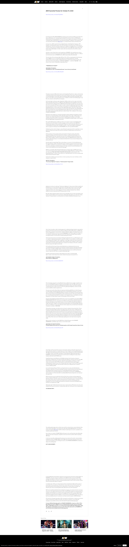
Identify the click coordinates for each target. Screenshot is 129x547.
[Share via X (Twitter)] (48, 511)
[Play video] (64, 24)
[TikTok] (95, 1)
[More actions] (82, 8)
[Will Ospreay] (64, 524)
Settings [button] (115, 545)
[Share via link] (51, 511)
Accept (125, 545)
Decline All (119, 545)
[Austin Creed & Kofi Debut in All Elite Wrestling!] (81, 524)
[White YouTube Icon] (96, 1)
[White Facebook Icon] (89, 1)
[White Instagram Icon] (93, 1)
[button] (69, 2)
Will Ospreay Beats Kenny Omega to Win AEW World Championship (63, 530)
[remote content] (64, 212)
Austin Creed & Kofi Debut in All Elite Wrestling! (80, 530)
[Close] (127, 545)
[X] (91, 1)
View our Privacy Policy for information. (56, 545)
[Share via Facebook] (46, 511)
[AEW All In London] (48, 524)
